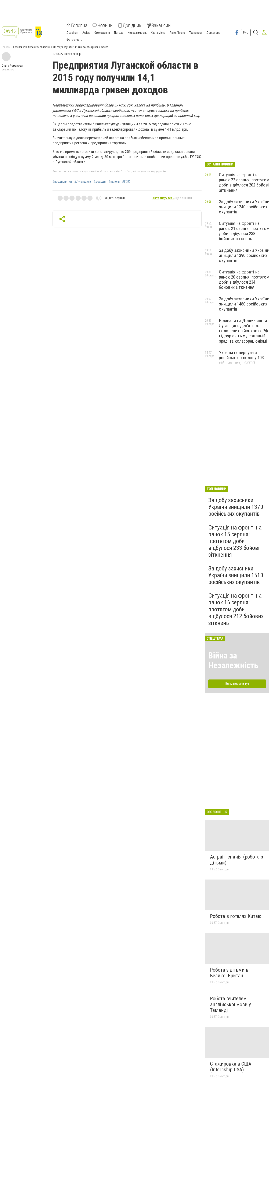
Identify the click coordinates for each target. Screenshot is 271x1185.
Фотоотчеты (74, 39)
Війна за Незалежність (233, 660)
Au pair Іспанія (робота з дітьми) (236, 860)
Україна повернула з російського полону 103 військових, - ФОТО (241, 357)
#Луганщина (82, 181)
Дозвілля (72, 32)
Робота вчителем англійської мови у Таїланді (230, 1004)
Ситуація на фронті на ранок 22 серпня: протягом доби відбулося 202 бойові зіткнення (244, 182)
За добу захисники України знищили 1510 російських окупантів (235, 575)
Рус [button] (245, 32)
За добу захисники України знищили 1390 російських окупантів (244, 255)
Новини (105, 25)
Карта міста (158, 32)
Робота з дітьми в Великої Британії (229, 973)
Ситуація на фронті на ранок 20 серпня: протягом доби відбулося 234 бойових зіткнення (244, 279)
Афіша (86, 32)
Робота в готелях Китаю (235, 916)
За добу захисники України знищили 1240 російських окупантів (244, 206)
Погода (118, 32)
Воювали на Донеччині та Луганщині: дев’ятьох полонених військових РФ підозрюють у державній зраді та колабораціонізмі (243, 331)
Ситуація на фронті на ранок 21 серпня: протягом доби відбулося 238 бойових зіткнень (244, 231)
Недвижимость (137, 32)
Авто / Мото (177, 32)
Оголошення (102, 32)
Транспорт (195, 32)
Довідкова (213, 32)
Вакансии (161, 25)
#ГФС (126, 181)
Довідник (132, 25)
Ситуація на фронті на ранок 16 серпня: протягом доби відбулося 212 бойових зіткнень (236, 609)
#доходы (100, 181)
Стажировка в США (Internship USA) (230, 1067)
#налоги (114, 181)
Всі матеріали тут (237, 684)
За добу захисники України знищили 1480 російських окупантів (244, 304)
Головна (79, 25)
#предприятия (62, 181)
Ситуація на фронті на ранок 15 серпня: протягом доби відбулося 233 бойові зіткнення (235, 541)
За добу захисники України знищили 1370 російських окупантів (235, 507)
